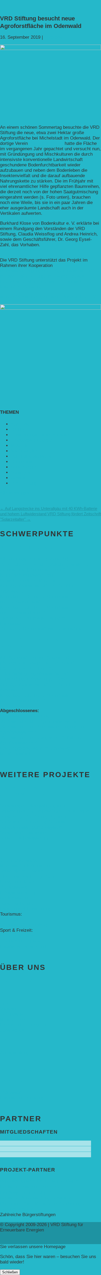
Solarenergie (23, 467)
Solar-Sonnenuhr (17, 903)
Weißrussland (14, 887)
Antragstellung (14, 1052)
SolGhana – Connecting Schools (32, 821)
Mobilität (19, 445)
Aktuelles (17, 980)
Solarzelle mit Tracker (22, 871)
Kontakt (13, 1081)
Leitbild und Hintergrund (24, 1024)
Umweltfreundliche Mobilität (27, 580)
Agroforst (53, 37)
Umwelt (18, 477)
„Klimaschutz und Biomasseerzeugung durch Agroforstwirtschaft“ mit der (47, 271)
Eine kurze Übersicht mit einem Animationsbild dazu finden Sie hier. (45, 247)
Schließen (10, 1272)
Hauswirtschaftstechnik (23, 946)
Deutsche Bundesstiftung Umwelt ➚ (36, 1198)
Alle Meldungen (15, 493)
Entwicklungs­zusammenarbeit (41, 434)
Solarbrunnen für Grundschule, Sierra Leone (44, 811)
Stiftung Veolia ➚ (17, 1209)
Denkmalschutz (15, 898)
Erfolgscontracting (18, 892)
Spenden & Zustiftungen (39, 1069)
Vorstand (9, 1008)
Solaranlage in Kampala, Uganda (32, 805)
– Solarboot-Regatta (20, 941)
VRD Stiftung (24, 483)
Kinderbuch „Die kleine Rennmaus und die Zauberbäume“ (34, 610)
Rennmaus (21, 461)
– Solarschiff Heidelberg (24, 924)
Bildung (18, 429)
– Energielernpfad (17, 935)
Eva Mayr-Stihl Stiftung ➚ (26, 1192)
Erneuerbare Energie (31, 440)
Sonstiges (21, 472)
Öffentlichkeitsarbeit (20, 860)
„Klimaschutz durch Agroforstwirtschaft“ (40, 721)
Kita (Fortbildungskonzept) (26, 575)
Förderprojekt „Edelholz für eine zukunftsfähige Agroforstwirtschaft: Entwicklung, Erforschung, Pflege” (35, 674)
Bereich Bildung (26, 548)
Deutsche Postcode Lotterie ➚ (30, 1186)
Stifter (6, 1003)
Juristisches (12, 1030)
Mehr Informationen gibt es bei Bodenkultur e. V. (48, 296)
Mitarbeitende (13, 1019)
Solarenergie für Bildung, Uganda (33, 816)
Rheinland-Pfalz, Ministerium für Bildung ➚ (43, 1203)
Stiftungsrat (11, 1014)
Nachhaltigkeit (25, 450)
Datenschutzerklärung (22, 1097)
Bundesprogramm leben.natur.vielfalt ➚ (39, 1181)
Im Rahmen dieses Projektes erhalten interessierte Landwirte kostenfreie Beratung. (42, 282)
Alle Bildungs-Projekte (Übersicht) (34, 559)
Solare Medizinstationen (24, 832)
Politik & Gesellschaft (32, 456)
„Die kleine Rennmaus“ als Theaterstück (40, 628)
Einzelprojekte (25, 849)
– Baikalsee (11, 919)
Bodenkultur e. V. (46, 143)
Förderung (18, 1041)
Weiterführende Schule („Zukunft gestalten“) (44, 564)
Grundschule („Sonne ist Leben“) (33, 569)
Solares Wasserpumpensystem (31, 827)
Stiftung (14, 992)
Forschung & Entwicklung (25, 908)
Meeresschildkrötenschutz (26, 865)
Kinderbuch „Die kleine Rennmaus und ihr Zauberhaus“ (34, 599)
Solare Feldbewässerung (25, 838)
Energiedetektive (17, 881)
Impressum (11, 1092)
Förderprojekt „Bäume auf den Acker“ (37, 663)
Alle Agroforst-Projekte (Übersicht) (34, 657)
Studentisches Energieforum (28, 876)
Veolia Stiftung (29, 276)
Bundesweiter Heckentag (25, 716)
